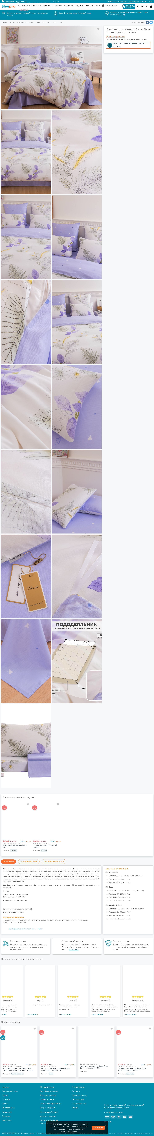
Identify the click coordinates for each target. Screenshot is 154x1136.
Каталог (12, 22)
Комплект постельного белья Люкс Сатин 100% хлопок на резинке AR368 (18, 1069)
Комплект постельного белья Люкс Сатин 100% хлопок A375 (132, 1069)
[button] (138, 7)
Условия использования (144, 1133)
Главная (4, 22)
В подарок (110, 6)
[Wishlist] (142, 6)
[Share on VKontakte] (147, 22)
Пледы (58, 6)
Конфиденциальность (128, 1133)
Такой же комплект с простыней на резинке (128, 45)
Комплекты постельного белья (28, 22)
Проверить (73, 949)
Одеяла (79, 6)
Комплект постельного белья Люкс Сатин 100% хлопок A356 (94, 1067)
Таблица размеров (116, 37)
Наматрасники (92, 6)
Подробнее (72, 1132)
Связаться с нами (146, 1)
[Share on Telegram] (151, 22)
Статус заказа (134, 1)
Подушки (69, 6)
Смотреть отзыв (32, 1014)
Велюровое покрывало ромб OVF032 (15, 846)
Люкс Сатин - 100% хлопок (52, 22)
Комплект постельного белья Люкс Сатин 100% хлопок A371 (55, 1069)
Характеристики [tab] (28, 861)
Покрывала (46, 6)
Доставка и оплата (120, 1)
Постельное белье (27, 6)
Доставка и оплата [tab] (54, 861)
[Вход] (147, 6)
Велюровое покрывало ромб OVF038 (45, 846)
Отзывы (110, 1)
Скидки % (23, 10)
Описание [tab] (8, 861)
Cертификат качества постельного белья (25, 929)
